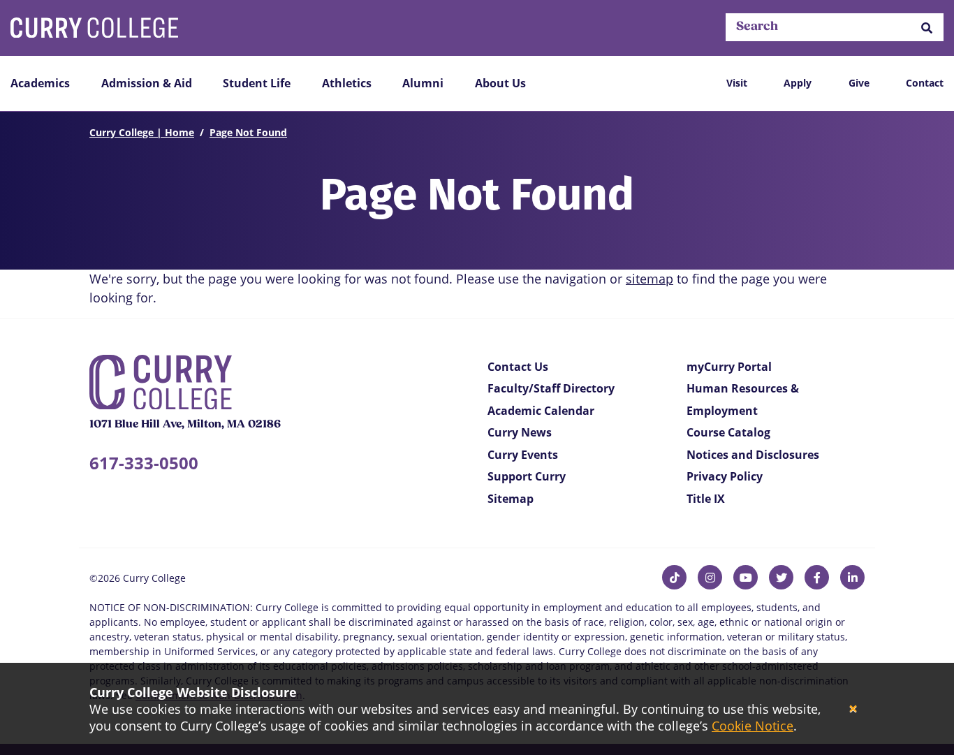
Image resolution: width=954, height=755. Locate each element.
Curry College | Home (141, 132)
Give (859, 82)
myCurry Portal (729, 366)
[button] (927, 27)
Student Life (257, 83)
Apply (798, 82)
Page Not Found (248, 132)
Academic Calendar (540, 410)
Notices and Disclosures (753, 454)
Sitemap (510, 498)
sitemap (649, 278)
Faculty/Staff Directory (551, 388)
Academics (40, 83)
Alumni (422, 83)
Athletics (347, 83)
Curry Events (522, 454)
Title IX (706, 498)
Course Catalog (728, 432)
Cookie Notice (752, 725)
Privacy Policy (725, 476)
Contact (925, 82)
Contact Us (517, 366)
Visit (736, 82)
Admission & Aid (146, 83)
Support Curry (526, 476)
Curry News (519, 432)
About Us (500, 83)
